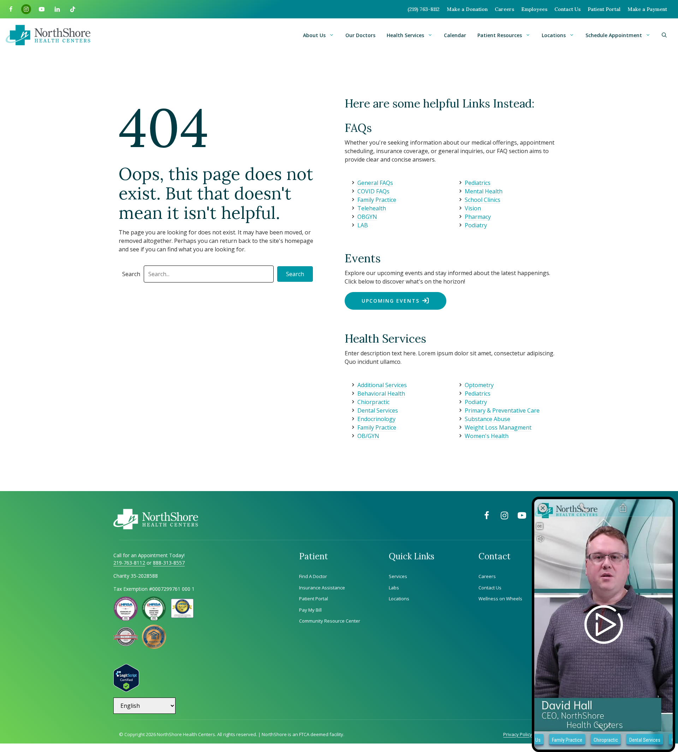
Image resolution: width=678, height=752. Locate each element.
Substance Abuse (487, 419)
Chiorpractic (373, 402)
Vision (473, 208)
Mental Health (483, 191)
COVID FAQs (373, 191)
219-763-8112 (129, 562)
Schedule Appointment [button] (613, 35)
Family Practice (376, 200)
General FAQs (375, 183)
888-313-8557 (169, 562)
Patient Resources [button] (499, 35)
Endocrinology (376, 419)
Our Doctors (360, 35)
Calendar (455, 35)
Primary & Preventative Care (502, 410)
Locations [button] (554, 35)
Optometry (479, 385)
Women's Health (487, 436)
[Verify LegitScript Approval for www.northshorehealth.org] (126, 690)
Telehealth (371, 208)
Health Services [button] (405, 35)
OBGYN (367, 217)
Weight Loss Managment (498, 427)
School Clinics (482, 200)
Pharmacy (478, 217)
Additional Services (382, 385)
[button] (664, 35)
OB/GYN (368, 436)
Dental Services (377, 410)
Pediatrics (477, 183)
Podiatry (476, 225)
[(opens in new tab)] (125, 644)
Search (131, 274)
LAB (362, 225)
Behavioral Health (381, 393)
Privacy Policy (517, 734)
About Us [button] (314, 35)
